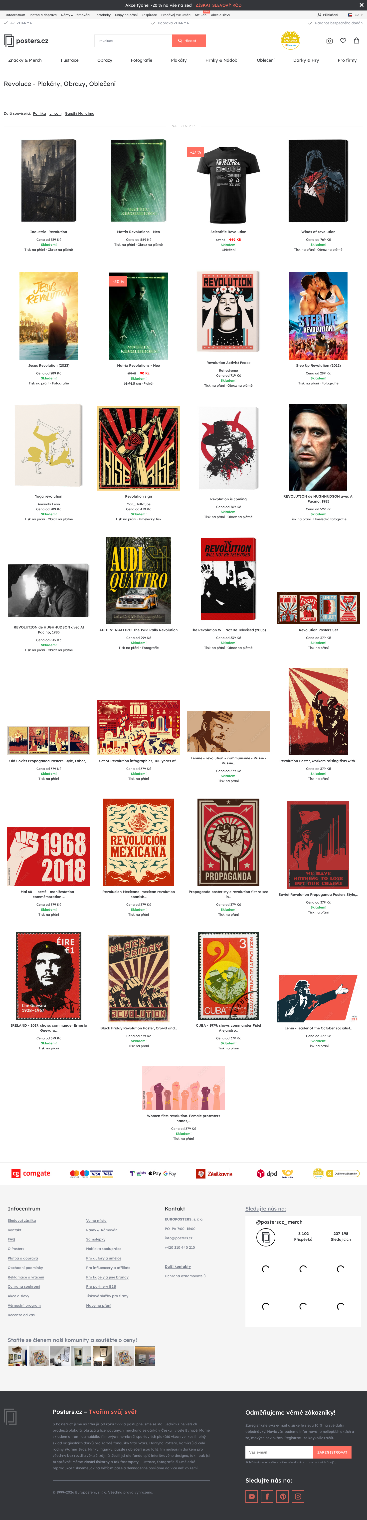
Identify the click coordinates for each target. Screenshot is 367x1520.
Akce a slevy (220, 15)
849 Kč (48, 640)
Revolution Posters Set (318, 630)
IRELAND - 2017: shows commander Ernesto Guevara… (48, 1028)
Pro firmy (347, 60)
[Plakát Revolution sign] (138, 448)
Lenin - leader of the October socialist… (318, 1028)
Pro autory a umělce (103, 1258)
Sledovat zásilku (22, 1220)
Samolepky (95, 1239)
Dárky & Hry (306, 60)
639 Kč (48, 240)
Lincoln (55, 113)
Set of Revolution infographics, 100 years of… (138, 761)
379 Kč (318, 638)
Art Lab (201, 14)
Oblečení (266, 60)
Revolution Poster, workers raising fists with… (318, 761)
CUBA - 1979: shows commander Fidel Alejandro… (228, 1028)
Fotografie (141, 60)
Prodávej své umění (176, 15)
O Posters (16, 1248)
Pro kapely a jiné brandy (107, 1277)
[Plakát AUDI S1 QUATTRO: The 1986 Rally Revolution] (139, 580)
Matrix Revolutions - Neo (138, 365)
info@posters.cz (178, 1238)
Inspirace (149, 15)
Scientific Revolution (228, 232)
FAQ (11, 1239)
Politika (39, 113)
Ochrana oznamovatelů (185, 1276)
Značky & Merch (25, 60)
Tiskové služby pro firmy (107, 1296)
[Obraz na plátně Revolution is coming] (228, 449)
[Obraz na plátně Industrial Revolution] (48, 182)
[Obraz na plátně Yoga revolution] (48, 447)
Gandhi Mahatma (79, 113)
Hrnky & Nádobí (221, 60)
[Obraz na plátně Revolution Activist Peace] (228, 313)
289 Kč (48, 373)
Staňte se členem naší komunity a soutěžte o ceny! (72, 1340)
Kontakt (14, 1230)
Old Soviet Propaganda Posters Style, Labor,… (48, 761)
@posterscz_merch (279, 1222)
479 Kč (138, 509)
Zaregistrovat (332, 1452)
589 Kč (138, 240)
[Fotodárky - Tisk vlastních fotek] (329, 40)
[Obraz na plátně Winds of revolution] (318, 182)
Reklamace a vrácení (26, 1277)
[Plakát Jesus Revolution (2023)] (48, 316)
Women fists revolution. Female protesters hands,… (183, 1118)
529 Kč (318, 509)
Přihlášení (330, 15)
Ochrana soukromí (24, 1286)
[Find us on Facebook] (267, 1496)
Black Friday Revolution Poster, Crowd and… (138, 1028)
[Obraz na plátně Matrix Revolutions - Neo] (138, 182)
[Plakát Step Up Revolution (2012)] (318, 316)
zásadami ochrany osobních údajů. (311, 1462)
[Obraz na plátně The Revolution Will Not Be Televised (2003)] (228, 580)
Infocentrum (15, 15)
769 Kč (318, 240)
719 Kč (228, 375)
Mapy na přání (126, 15)
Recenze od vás (21, 1315)
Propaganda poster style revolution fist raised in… (228, 894)
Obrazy (104, 60)
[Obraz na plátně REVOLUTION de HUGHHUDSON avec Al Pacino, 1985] (48, 592)
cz (357, 15)
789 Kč (48, 509)
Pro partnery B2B (101, 1286)
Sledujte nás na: (265, 1208)
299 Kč (138, 638)
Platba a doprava (43, 15)
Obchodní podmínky (25, 1267)
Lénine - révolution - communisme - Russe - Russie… (228, 760)
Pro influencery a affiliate (108, 1267)
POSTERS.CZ (37, 40)
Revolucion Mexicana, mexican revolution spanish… (138, 894)
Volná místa (96, 1220)
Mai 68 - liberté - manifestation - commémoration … (49, 894)
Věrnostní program (24, 1305)
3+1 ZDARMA (21, 23)
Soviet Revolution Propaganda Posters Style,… (318, 894)
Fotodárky (103, 15)
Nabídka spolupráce (103, 1248)
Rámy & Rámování (75, 15)
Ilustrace (69, 60)
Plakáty (179, 60)
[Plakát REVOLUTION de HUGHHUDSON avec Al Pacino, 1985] (318, 447)
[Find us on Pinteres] (282, 1496)
